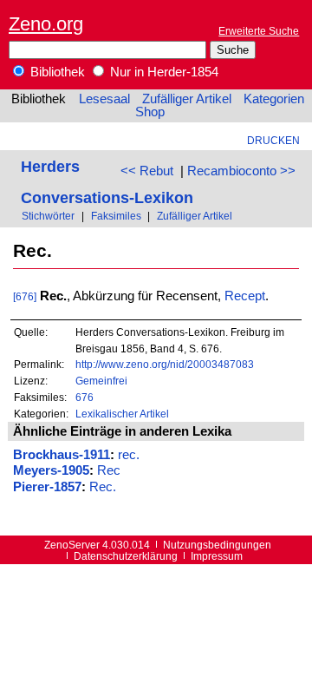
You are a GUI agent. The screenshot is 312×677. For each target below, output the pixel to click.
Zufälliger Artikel (186, 99)
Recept (244, 296)
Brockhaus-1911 (61, 455)
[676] (24, 296)
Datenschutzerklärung (126, 556)
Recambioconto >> (241, 171)
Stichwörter (48, 215)
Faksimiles (116, 215)
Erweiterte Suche (258, 30)
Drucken (273, 140)
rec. (129, 455)
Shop (150, 112)
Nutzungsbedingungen (217, 544)
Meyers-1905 (51, 470)
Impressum (217, 556)
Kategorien (274, 99)
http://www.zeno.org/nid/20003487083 (164, 364)
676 (84, 397)
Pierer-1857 (47, 487)
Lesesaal (104, 99)
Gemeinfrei (101, 380)
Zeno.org (46, 24)
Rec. (102, 487)
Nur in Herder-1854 (162, 72)
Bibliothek (56, 72)
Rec (108, 470)
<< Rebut (146, 171)
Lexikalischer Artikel (122, 413)
